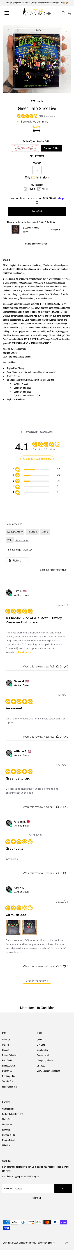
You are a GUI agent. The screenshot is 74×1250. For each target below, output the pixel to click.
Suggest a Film (8, 1134)
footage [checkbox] (32, 532)
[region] (36, 470)
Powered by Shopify (46, 1242)
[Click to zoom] (65, 30)
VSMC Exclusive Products (48, 1070)
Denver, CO (7, 1070)
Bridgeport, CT (8, 1065)
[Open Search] (63, 13)
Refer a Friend (8, 1140)
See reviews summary (34, 122)
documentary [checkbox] (15, 532)
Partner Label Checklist (12, 1114)
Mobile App (7, 1124)
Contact (5, 1050)
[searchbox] (37, 550)
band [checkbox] (45, 532)
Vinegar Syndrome (45, 1060)
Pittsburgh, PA (8, 1076)
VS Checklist (7, 1108)
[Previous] (9, 30)
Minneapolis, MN (9, 1086)
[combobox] (54, 570)
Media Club (7, 1119)
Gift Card (41, 1044)
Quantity (37, 162)
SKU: (32, 156)
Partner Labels (43, 1055)
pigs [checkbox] (9, 539)
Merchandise (42, 1050)
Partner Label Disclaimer (36, 244)
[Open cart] (69, 13)
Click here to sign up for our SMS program (20, 1176)
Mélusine (6, 1145)
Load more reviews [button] (37, 980)
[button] (57, 667)
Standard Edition (51, 148)
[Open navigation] (10, 12)
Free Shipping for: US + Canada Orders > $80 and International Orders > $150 (35, 2)
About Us (6, 1039)
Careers (5, 1044)
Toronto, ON (7, 1081)
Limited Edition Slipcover (25, 148)
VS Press (41, 1065)
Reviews (6, 1129)
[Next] (18, 30)
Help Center (7, 1060)
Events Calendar (9, 1055)
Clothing (40, 1039)
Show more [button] (22, 540)
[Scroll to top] (66, 1242)
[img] (18, 115)
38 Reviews (47, 116)
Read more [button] (24, 652)
